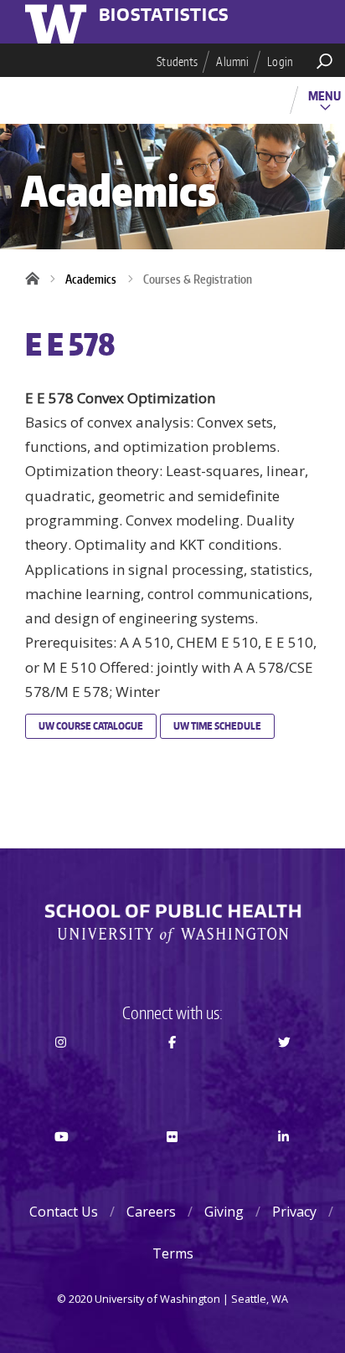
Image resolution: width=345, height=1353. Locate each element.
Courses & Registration (197, 279)
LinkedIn (284, 1166)
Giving (224, 1211)
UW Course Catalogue (91, 726)
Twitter (284, 1072)
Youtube (61, 1166)
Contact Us (63, 1211)
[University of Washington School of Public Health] (172, 924)
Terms (172, 1253)
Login (280, 61)
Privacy (294, 1211)
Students (177, 61)
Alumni (232, 61)
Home (37, 279)
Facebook (172, 1072)
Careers (151, 1211)
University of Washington (58, 22)
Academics (90, 279)
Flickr (172, 1166)
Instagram (61, 1072)
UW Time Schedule (217, 726)
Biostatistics (164, 16)
